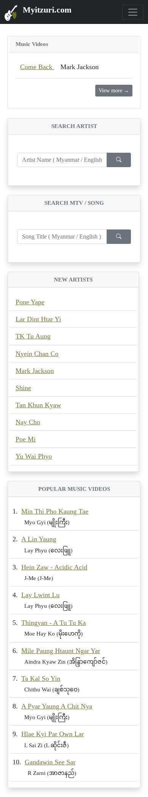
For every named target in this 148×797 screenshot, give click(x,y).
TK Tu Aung (33, 336)
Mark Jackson (35, 371)
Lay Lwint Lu (40, 595)
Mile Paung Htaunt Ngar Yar (60, 651)
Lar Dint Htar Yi (38, 319)
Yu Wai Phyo (34, 456)
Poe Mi (26, 439)
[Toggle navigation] (132, 12)
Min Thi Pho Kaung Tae (54, 511)
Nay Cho (28, 422)
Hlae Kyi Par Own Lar (52, 734)
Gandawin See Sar (50, 762)
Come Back (37, 67)
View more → (114, 90)
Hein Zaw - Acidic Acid (54, 567)
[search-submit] (119, 160)
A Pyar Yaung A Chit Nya (56, 706)
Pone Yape (30, 302)
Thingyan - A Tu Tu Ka (53, 622)
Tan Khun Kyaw (38, 405)
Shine (23, 388)
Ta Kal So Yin (40, 678)
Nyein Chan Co (37, 353)
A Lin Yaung (38, 539)
